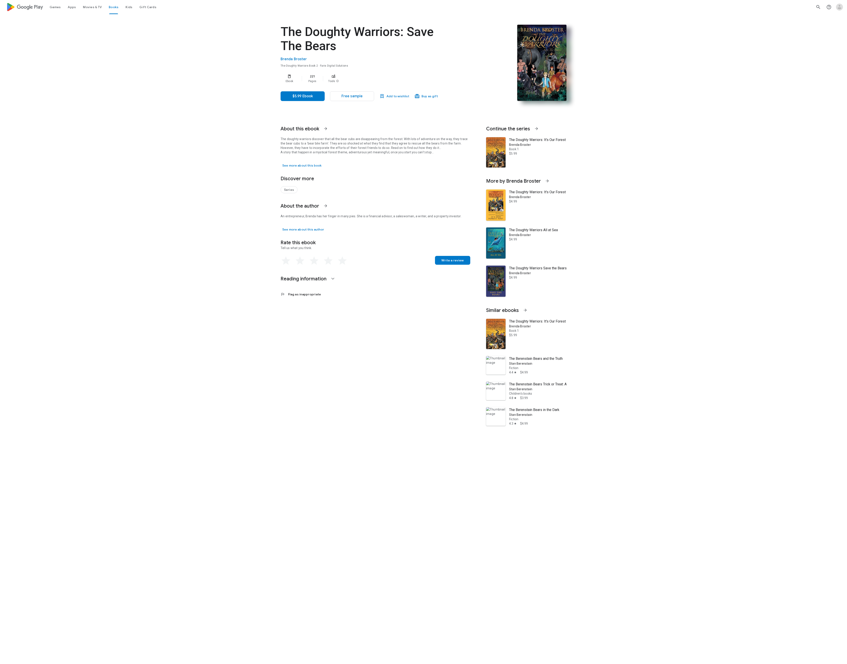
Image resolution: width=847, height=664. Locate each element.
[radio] (286, 260)
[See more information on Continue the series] (536, 128)
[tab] (55, 7)
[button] (337, 81)
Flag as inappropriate (301, 294)
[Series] (289, 189)
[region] (369, 78)
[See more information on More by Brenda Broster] (547, 181)
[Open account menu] (839, 7)
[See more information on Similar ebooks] (525, 310)
